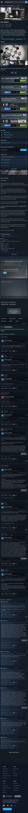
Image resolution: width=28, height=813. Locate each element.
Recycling (15, 775)
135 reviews (6, 337)
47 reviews (6, 430)
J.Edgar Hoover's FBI (13, 88)
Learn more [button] (23, 149)
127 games (6, 571)
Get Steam (15, 783)
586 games (6, 535)
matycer (6, 410)
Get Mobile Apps (7, 809)
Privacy (4, 783)
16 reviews (6, 394)
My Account (15, 790)
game (5, 502)
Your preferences (12, 304)
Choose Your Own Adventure (7, 39)
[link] (15, 92)
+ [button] (24, 39)
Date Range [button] (3, 321)
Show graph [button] (23, 323)
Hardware (15, 773)
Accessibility (5, 785)
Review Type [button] (3, 318)
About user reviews (4, 304)
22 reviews (11, 357)
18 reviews (6, 466)
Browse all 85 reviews (14, 752)
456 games (6, 412)
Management (19, 39)
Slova (5, 355)
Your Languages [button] (8, 327)
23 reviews (6, 504)
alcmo (5, 533)
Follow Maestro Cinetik (11, 269)
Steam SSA (5, 771)
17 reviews (11, 535)
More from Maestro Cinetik (13, 261)
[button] (3, 5)
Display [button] (16, 321)
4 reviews (5, 376)
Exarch (5, 336)
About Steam (5, 768)
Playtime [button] (10, 321)
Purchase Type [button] (12, 318)
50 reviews (11, 412)
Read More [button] (23, 453)
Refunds (4, 792)
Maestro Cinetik (8, 24)
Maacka (5, 374)
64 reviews (11, 571)
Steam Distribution (6, 775)
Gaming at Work (8, 25)
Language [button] (20, 318)
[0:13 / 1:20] (14, 52)
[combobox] (14, 2)
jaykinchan (6, 570)
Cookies (4, 790)
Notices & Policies (6, 787)
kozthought (6, 465)
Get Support (15, 787)
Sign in (2, 68)
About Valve (15, 768)
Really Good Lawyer (8, 428)
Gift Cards (5, 777)
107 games (6, 357)
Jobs (14, 771)
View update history (5, 162)
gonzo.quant (6, 392)
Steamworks (5, 773)
